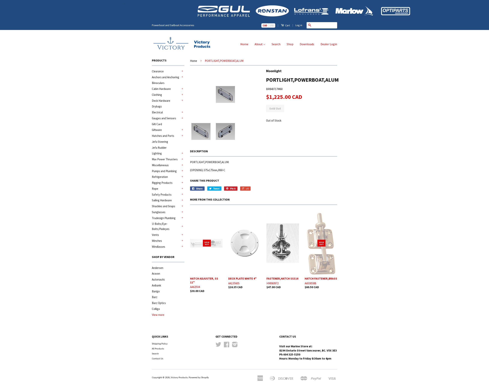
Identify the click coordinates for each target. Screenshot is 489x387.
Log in (299, 25)
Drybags (157, 106)
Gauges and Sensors (164, 118)
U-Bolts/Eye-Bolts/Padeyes (160, 226)
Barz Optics (159, 303)
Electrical (157, 112)
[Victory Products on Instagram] (235, 345)
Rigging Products (162, 183)
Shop (290, 44)
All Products (158, 348)
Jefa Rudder (159, 147)
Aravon (156, 273)
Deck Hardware (161, 100)
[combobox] (325, 25)
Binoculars (158, 83)
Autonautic (158, 279)
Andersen (157, 268)
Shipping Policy (160, 343)
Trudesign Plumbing (164, 218)
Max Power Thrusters (165, 159)
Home (244, 44)
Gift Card (157, 124)
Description (199, 151)
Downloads (307, 44)
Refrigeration (160, 177)
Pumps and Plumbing (164, 171)
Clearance (158, 71)
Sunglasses (158, 212)
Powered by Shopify (199, 377)
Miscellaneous (160, 165)
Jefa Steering (160, 142)
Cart (287, 25)
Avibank (156, 285)
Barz (154, 297)
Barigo (156, 291)
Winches (157, 241)
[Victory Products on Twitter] (218, 345)
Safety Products (162, 194)
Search (276, 44)
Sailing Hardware (162, 200)
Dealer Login (329, 44)
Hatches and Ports (163, 136)
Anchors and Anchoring (165, 77)
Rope (155, 188)
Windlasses (158, 246)
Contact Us (157, 358)
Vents (155, 235)
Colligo (156, 309)
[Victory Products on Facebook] (226, 345)
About (259, 44)
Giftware (157, 130)
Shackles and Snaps (163, 206)
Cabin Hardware (161, 89)
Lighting (157, 153)
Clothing (157, 95)
